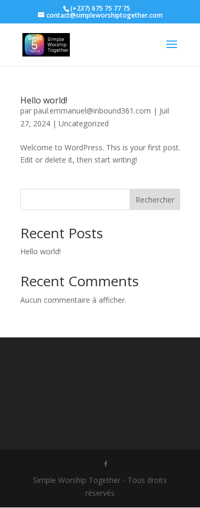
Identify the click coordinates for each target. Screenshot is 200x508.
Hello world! (43, 100)
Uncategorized (84, 123)
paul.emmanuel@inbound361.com (92, 111)
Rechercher (154, 200)
